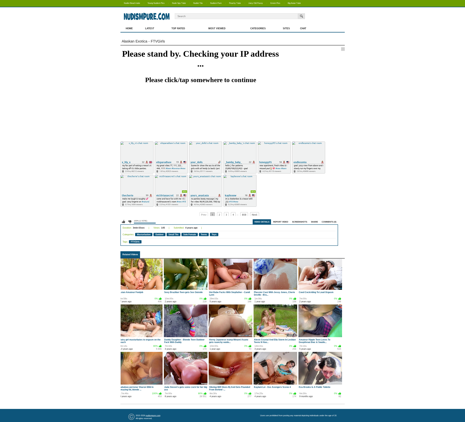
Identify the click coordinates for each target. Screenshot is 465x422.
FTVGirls (135, 242)
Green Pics (275, 3)
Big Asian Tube (294, 3)
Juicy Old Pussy (255, 3)
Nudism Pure (216, 3)
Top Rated (178, 28)
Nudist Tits (198, 3)
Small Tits (173, 234)
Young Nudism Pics (156, 3)
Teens (204, 234)
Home (129, 28)
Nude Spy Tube (179, 3)
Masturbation (144, 234)
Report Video (280, 222)
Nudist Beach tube (132, 3)
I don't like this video (130, 221)
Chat (303, 28)
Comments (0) (329, 222)
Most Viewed (216, 28)
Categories (258, 28)
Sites (286, 28)
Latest (149, 28)
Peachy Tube (235, 3)
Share (314, 222)
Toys (214, 234)
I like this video (123, 221)
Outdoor (159, 234)
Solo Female (189, 234)
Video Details (261, 222)
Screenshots (299, 222)
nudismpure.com (153, 415)
